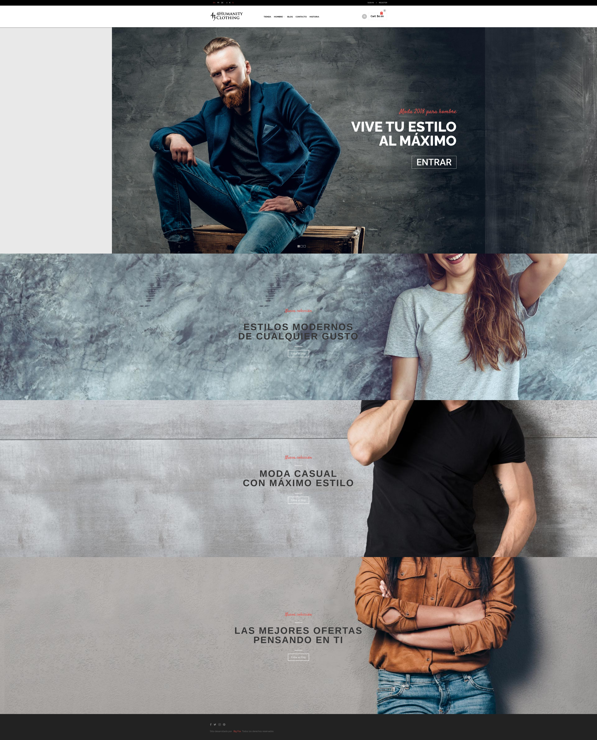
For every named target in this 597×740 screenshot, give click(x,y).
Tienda (267, 17)
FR (218, 3)
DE (222, 3)
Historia (314, 17)
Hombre (278, 17)
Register (383, 3)
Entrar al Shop (298, 353)
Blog (290, 17)
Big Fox (237, 731)
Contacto (301, 17)
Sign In (371, 3)
